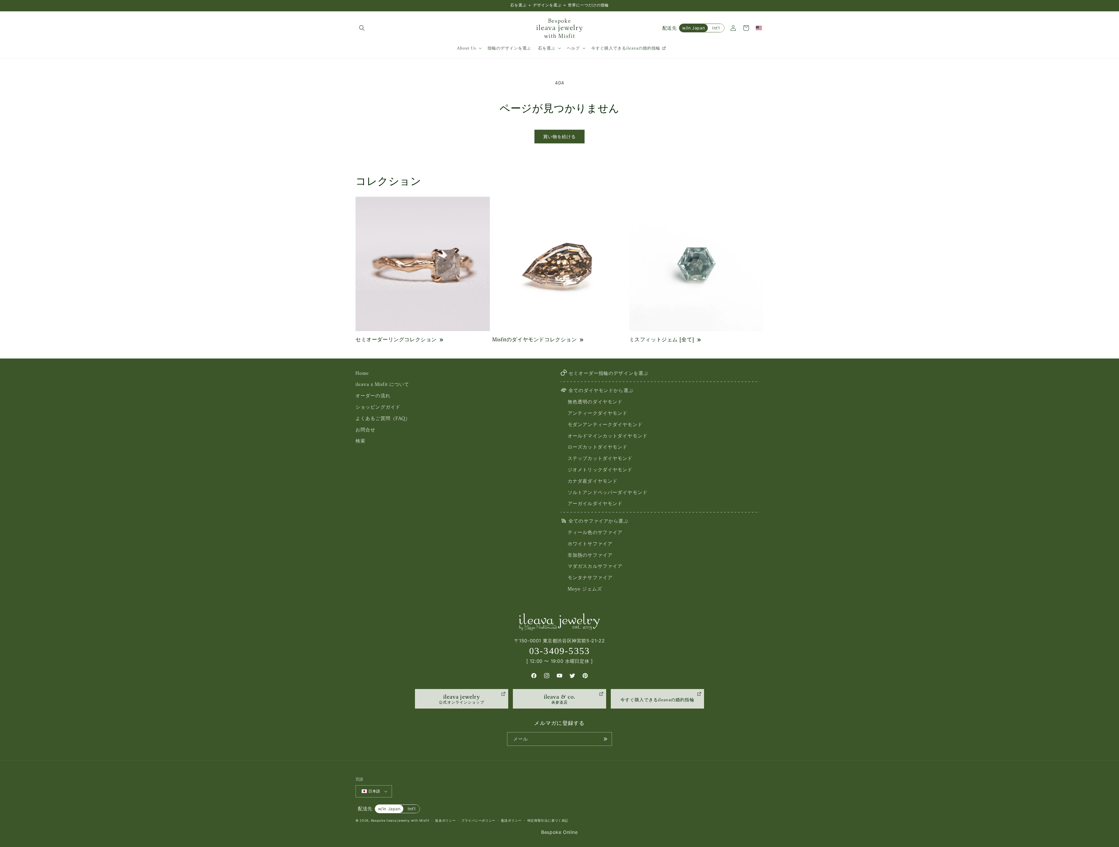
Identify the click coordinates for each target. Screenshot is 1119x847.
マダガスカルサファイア (595, 566)
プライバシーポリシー (478, 820)
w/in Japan (693, 27)
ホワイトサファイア (590, 543)
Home (362, 373)
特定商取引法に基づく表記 (547, 820)
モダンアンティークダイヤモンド (605, 424)
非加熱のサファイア (590, 555)
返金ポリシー (445, 820)
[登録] (605, 739)
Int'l (716, 27)
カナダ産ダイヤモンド (592, 481)
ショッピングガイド (378, 407)
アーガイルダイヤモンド (595, 504)
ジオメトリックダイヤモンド (600, 469)
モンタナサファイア (590, 577)
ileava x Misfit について (382, 384)
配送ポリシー (511, 820)
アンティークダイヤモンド (597, 413)
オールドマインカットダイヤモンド (608, 436)
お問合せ (365, 430)
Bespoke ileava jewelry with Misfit (400, 820)
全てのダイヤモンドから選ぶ (601, 390)
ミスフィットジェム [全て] (661, 339)
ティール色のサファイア (595, 532)
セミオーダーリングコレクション (396, 339)
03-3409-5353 (559, 651)
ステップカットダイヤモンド (600, 458)
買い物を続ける (559, 136)
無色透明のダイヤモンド (595, 402)
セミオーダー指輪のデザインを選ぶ (608, 373)
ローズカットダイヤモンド (597, 447)
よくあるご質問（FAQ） (383, 418)
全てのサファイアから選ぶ (598, 521)
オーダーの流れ (373, 395)
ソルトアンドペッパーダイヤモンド (608, 492)
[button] (362, 28)
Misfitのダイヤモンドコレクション (534, 339)
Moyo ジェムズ (585, 589)
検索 (360, 441)
